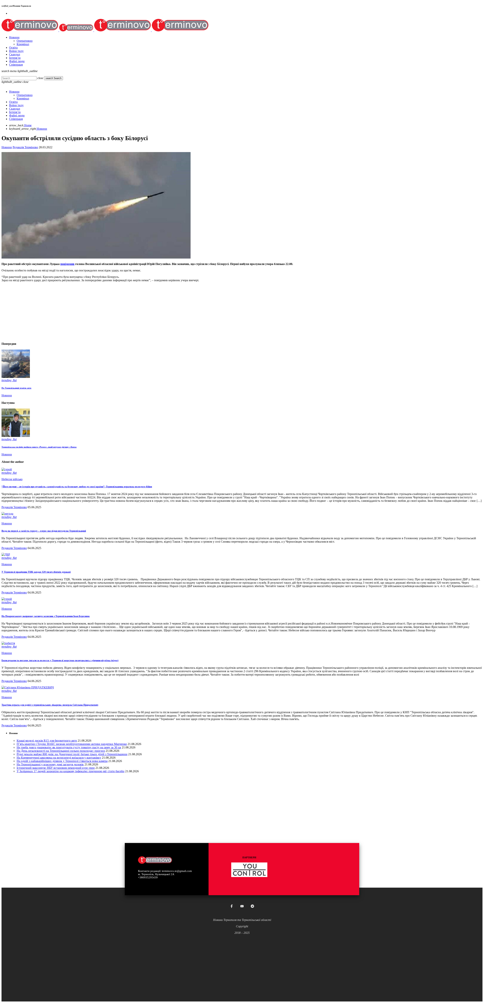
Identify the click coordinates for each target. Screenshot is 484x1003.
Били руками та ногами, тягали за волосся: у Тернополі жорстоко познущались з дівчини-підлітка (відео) (60, 660)
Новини (7, 147)
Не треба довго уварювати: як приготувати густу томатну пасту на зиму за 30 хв (69, 747)
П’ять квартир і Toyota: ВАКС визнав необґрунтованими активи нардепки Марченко (72, 744)
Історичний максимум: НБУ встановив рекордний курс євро (56, 767)
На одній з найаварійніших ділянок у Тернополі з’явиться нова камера (62, 761)
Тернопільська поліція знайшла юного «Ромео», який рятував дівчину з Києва (39, 447)
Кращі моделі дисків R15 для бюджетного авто (47, 740)
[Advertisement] (115, 311)
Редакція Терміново (25, 147)
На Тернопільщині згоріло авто (16, 388)
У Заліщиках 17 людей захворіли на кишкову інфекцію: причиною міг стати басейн (70, 771)
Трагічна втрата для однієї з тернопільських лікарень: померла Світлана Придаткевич (50, 704)
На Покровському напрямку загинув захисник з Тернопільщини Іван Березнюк (46, 616)
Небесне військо (12, 479)
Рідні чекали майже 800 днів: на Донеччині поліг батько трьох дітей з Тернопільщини (72, 754)
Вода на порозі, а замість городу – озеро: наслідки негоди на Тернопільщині (44, 530)
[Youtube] (242, 906)
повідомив (67, 264)
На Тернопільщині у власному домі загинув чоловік (50, 764)
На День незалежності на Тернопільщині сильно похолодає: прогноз (61, 750)
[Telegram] (252, 906)
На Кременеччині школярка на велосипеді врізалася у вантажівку (59, 757)
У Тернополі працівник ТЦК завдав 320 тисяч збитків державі (36, 571)
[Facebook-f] (231, 906)
